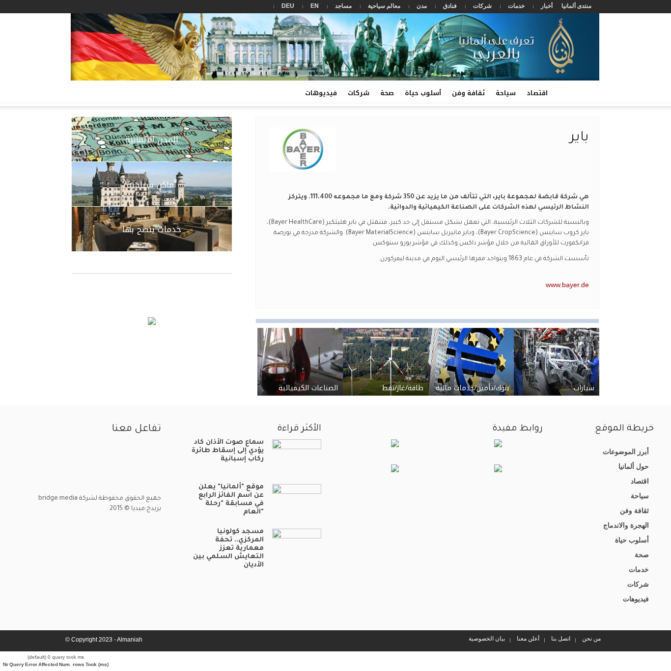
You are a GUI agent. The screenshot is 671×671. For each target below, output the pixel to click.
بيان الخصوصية (487, 638)
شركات (482, 5)
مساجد (343, 5)
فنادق (450, 5)
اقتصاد (537, 93)
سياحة (506, 93)
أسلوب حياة (423, 93)
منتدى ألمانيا (576, 5)
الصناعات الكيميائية (308, 388)
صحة (387, 93)
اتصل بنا (560, 638)
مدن (422, 5)
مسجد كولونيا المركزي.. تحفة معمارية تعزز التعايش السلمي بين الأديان (228, 548)
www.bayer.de (567, 285)
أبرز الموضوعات (626, 452)
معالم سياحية (384, 5)
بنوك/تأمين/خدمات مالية (472, 388)
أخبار (547, 5)
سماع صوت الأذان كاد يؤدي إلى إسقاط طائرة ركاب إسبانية (228, 451)
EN (314, 5)
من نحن (591, 638)
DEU (287, 5)
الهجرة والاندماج (626, 525)
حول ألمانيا (633, 466)
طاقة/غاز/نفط (402, 388)
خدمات (516, 5)
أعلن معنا (528, 638)
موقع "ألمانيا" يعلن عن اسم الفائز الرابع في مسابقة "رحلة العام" (231, 499)
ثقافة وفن (468, 93)
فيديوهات (323, 96)
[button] (81, 92)
